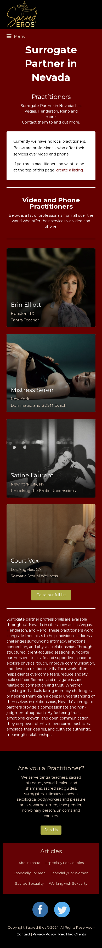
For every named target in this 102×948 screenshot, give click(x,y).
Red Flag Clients (72, 934)
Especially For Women (69, 873)
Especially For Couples (65, 863)
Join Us (51, 830)
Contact (23, 934)
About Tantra (29, 863)
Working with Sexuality (68, 883)
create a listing (69, 170)
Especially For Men (30, 873)
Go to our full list (51, 595)
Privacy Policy (44, 934)
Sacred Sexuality (29, 883)
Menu (19, 36)
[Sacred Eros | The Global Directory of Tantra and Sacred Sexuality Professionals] (50, 14)
